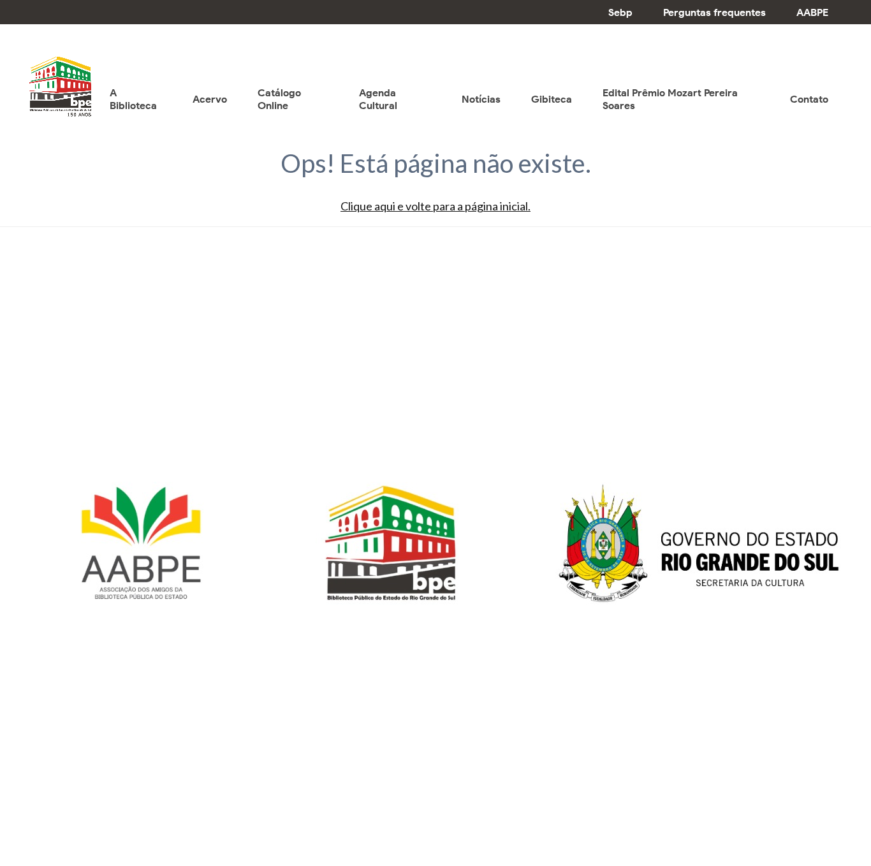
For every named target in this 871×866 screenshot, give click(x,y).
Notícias (481, 99)
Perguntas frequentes (714, 12)
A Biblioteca (133, 99)
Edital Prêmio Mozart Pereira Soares (670, 99)
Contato (809, 99)
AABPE (812, 12)
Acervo (210, 99)
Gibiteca (551, 99)
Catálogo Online (279, 99)
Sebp (620, 12)
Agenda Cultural (378, 99)
